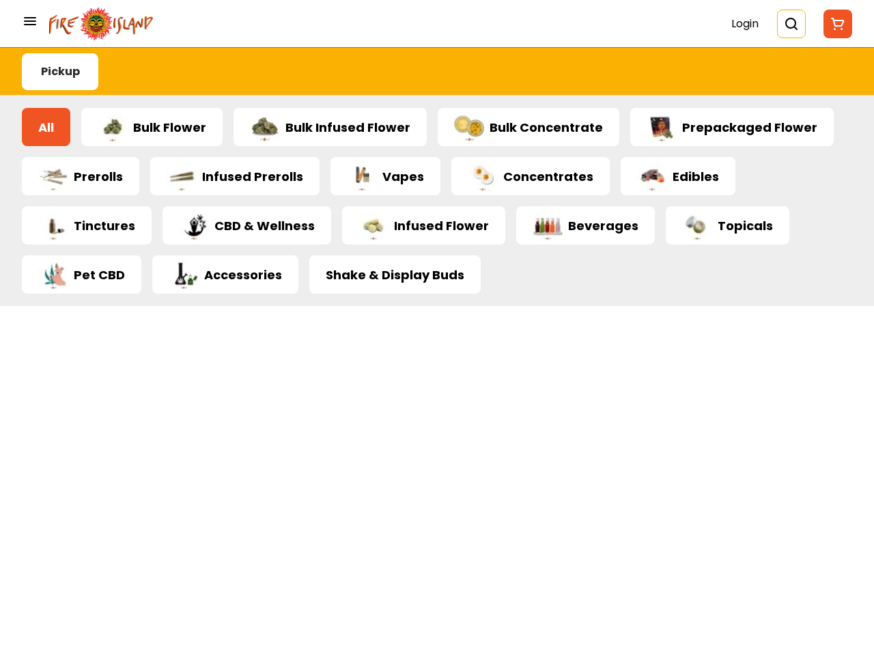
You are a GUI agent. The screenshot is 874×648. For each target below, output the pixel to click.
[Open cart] (835, 24)
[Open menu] (30, 21)
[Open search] (791, 24)
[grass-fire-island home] (101, 24)
